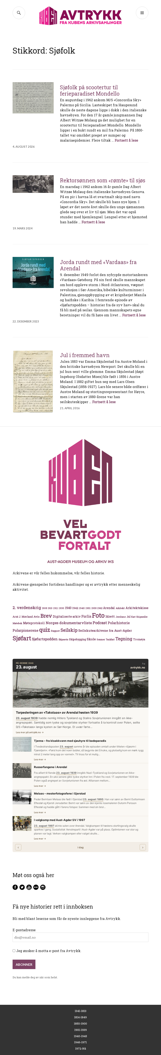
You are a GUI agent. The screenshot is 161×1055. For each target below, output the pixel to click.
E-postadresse (24, 930)
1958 (93, 608)
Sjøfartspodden (45, 639)
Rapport (55, 630)
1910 (50, 608)
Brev (46, 615)
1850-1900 (80, 1023)
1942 (75, 608)
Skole (91, 639)
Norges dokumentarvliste (69, 622)
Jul (128, 616)
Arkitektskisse (137, 608)
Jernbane (121, 616)
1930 (61, 608)
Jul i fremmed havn (85, 355)
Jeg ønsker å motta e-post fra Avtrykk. (48, 950)
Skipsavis (63, 639)
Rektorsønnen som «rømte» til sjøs (102, 180)
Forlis (86, 616)
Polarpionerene (25, 630)
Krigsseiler (142, 616)
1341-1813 (80, 1011)
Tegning (124, 638)
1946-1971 (80, 1042)
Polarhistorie (119, 623)
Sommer (101, 639)
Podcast (100, 622)
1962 (99, 608)
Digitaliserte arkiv (66, 616)
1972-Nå (80, 1048)
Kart (133, 616)
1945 (82, 608)
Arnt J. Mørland (23, 616)
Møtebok (17, 623)
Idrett (110, 616)
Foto (98, 615)
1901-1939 (80, 1030)
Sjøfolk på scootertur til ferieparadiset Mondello (89, 90)
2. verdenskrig (27, 607)
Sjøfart (22, 638)
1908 (44, 608)
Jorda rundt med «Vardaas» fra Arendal (98, 265)
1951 (88, 608)
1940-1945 (80, 1036)
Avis (37, 616)
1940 (68, 608)
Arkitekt (120, 608)
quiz (44, 629)
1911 (55, 608)
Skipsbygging (77, 639)
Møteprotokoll (34, 623)
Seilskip (69, 630)
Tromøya (139, 639)
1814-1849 (80, 1017)
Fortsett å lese (126, 140)
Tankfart (110, 639)
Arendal (109, 608)
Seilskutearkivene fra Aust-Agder (105, 630)
